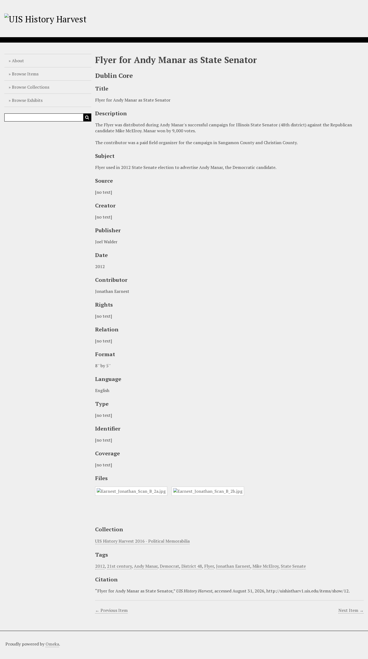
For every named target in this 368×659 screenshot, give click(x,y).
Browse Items (25, 74)
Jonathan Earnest (233, 566)
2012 (100, 566)
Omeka (52, 644)
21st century (119, 566)
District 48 (191, 566)
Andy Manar (146, 566)
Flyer (209, 566)
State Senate (293, 566)
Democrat (169, 566)
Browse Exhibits (27, 100)
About (18, 61)
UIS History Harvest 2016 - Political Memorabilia (142, 541)
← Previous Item (111, 610)
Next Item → (351, 610)
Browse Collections (30, 87)
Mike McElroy (265, 566)
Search (87, 117)
